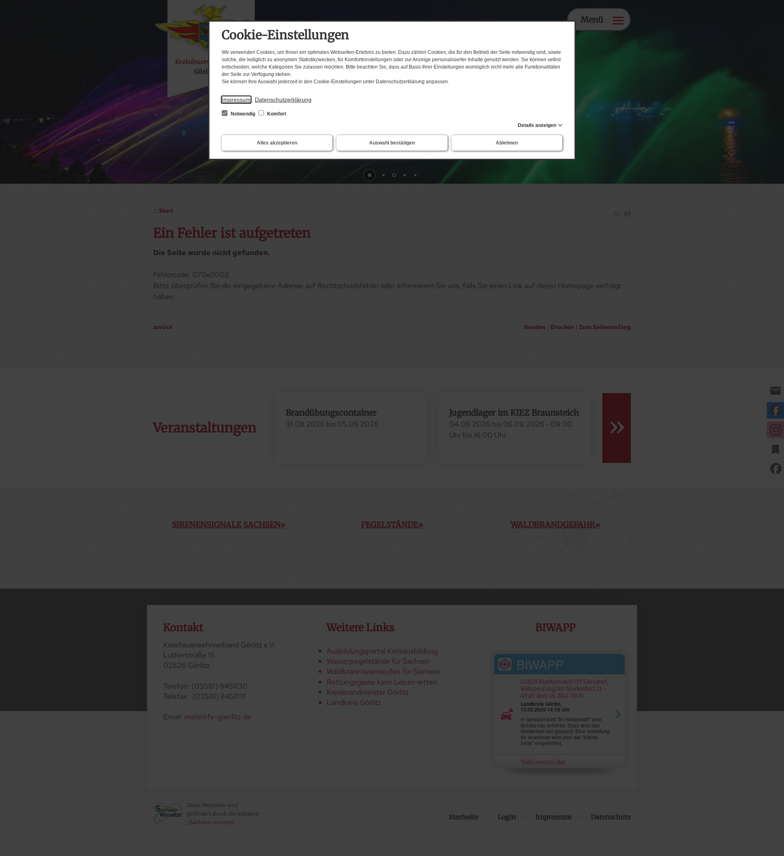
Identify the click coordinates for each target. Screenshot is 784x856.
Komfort (276, 114)
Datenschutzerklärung (283, 99)
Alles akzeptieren (277, 143)
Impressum (236, 99)
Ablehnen (507, 143)
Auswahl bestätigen (392, 143)
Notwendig (242, 114)
